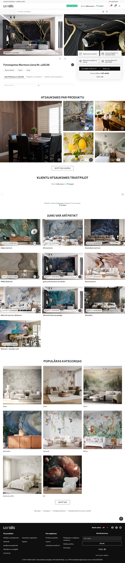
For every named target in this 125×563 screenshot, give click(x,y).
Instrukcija (6, 553)
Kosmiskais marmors (92, 248)
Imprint (48, 541)
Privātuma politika (52, 538)
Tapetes (24, 541)
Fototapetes (46, 511)
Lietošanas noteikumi (53, 545)
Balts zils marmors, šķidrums (11, 315)
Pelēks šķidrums (7, 281)
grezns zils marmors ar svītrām (54, 281)
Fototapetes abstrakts (59, 511)
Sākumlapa (37, 511)
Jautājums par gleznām (10, 545)
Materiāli (6, 541)
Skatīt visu (62, 502)
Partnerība (66, 548)
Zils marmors (48, 248)
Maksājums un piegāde (10, 549)
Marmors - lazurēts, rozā (10, 349)
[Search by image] (103, 11)
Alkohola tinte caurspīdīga (52, 315)
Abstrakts (88, 315)
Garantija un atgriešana (29, 538)
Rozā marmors (90, 281)
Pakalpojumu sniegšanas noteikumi (71, 539)
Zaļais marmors (6, 248)
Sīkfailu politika (68, 544)
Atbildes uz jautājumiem (11, 538)
